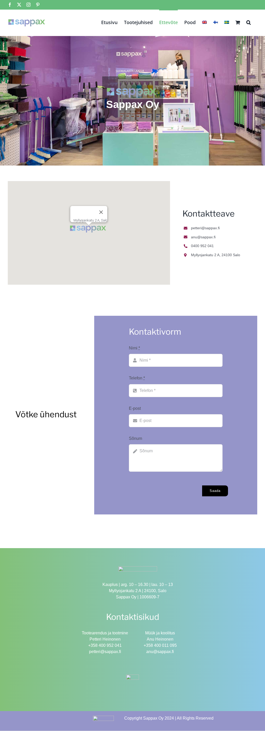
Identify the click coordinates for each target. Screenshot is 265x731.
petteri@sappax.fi (105, 651)
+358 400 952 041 (105, 645)
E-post (135, 408)
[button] (248, 22)
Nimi (134, 348)
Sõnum (135, 438)
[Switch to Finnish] (215, 22)
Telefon (137, 378)
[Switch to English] (204, 22)
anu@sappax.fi (160, 651)
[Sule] (101, 212)
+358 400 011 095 (160, 645)
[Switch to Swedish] (226, 22)
